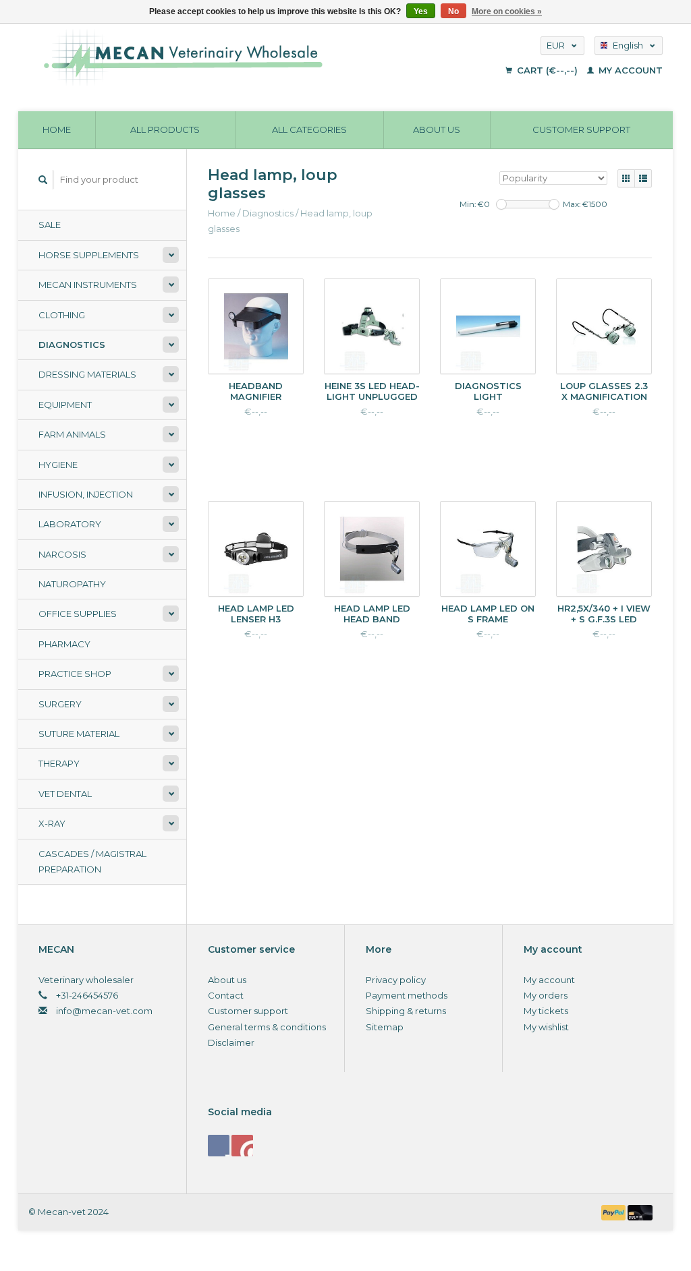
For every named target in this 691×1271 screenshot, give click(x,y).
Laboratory (69, 524)
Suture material (78, 733)
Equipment (65, 404)
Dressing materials (87, 374)
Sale (49, 224)
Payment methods (406, 995)
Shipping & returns (406, 1010)
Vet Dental (65, 793)
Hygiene (58, 464)
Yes (421, 11)
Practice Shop (74, 673)
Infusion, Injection (85, 494)
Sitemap (385, 1027)
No (453, 11)
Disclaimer (231, 1042)
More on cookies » (507, 11)
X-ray (51, 823)
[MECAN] (244, 57)
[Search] (43, 179)
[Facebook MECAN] (218, 1145)
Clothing (61, 314)
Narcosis (62, 554)
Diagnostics (71, 344)
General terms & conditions (267, 1027)
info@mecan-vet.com (104, 1010)
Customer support (581, 129)
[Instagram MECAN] (242, 1145)
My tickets (546, 1010)
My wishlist (546, 1027)
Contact (226, 995)
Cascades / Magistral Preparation (92, 861)
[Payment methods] (614, 1211)
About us (436, 129)
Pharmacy (64, 644)
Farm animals (72, 434)
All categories (309, 129)
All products (165, 129)
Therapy (59, 763)
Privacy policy (396, 979)
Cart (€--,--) (547, 70)
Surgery (60, 704)
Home (57, 129)
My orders (546, 995)
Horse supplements (88, 254)
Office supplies (77, 613)
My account (629, 70)
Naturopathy (72, 584)
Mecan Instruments (87, 284)
